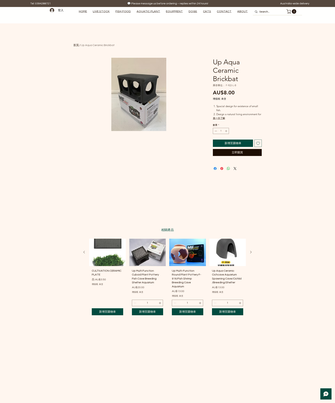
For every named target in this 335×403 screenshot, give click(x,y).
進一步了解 (219, 118)
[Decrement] (215, 131)
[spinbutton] (221, 131)
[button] (174, 11)
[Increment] (226, 131)
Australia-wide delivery (295, 3)
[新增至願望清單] (258, 143)
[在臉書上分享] (215, 168)
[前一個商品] (84, 252)
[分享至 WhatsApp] (228, 168)
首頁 (76, 45)
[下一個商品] (251, 252)
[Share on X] (235, 168)
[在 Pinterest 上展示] (222, 168)
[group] (167, 278)
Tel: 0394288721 (40, 3)
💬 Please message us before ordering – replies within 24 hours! (167, 3)
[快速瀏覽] (107, 252)
